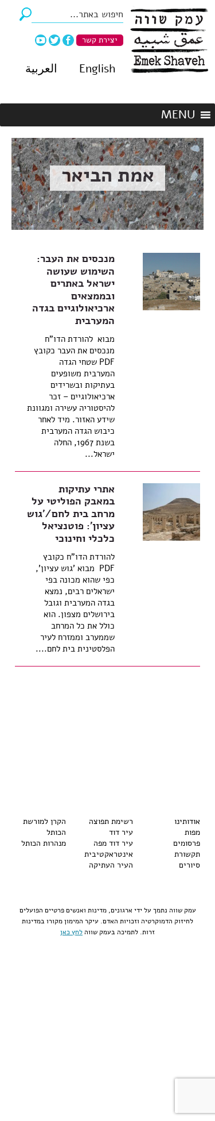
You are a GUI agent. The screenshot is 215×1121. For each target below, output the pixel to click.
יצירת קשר (100, 39)
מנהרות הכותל (43, 843)
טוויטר (54, 40)
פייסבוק (68, 40)
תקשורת (187, 854)
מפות (192, 832)
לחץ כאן (71, 932)
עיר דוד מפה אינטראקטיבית (108, 849)
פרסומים (186, 843)
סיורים (189, 865)
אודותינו (187, 821)
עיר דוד (121, 832)
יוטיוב (40, 40)
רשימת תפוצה (111, 821)
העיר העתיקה (111, 865)
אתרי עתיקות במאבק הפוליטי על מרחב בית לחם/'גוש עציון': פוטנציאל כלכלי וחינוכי (71, 513)
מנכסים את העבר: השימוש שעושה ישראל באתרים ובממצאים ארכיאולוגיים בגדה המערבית (73, 290)
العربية (41, 68)
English (97, 68)
